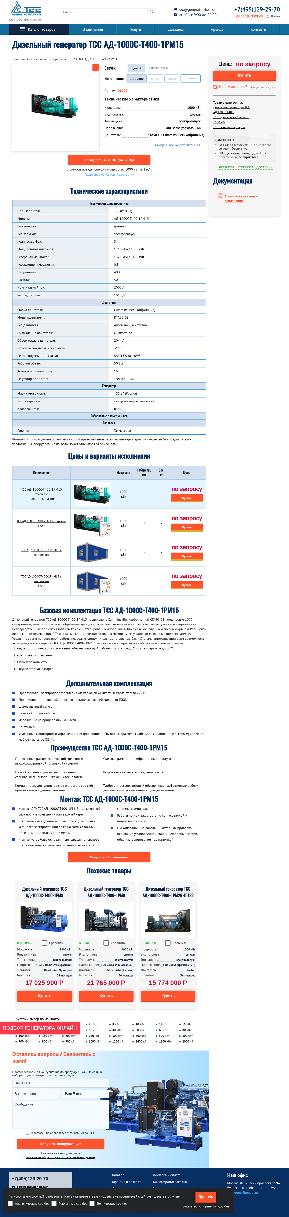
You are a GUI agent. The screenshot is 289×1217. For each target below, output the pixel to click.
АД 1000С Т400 (223, 112)
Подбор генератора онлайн (40, 1028)
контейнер (190, 78)
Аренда (217, 29)
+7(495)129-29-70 (257, 9)
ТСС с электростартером (229, 127)
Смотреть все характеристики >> (178, 145)
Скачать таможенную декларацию (241, 198)
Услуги (135, 29)
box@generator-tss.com (197, 9)
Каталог (118, 1175)
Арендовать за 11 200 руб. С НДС (109, 160)
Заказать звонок (248, 16)
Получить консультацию (61, 1144)
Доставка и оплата (166, 1175)
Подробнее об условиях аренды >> (109, 174)
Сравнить (56, 943)
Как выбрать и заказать (170, 1182)
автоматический (159, 68)
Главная (19, 59)
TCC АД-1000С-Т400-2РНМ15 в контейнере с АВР (41, 581)
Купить (186, 498)
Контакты (258, 29)
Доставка (176, 29)
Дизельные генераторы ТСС (231, 107)
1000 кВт (219, 122)
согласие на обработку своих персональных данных (60, 1157)
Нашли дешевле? (233, 86)
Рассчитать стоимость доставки (244, 167)
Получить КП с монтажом (109, 857)
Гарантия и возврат (126, 1182)
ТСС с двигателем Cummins (231, 117)
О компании (93, 29)
